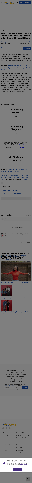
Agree (17, 469)
